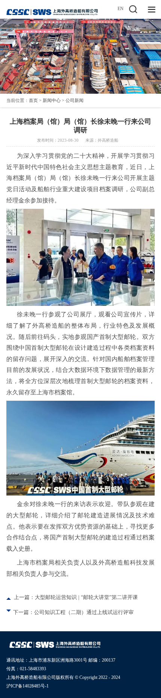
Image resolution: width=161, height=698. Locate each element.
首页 (33, 100)
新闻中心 (52, 100)
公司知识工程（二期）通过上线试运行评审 (84, 612)
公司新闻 (74, 100)
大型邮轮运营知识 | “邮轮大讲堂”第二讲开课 (86, 597)
